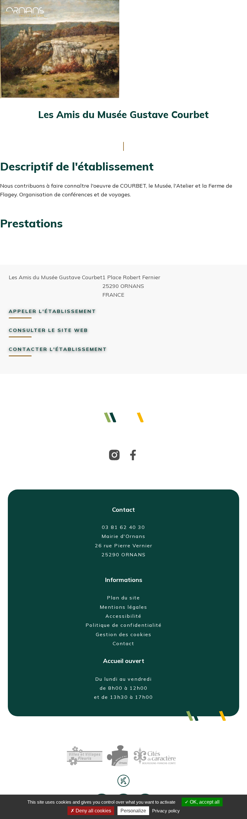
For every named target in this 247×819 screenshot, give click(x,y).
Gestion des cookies (124, 634)
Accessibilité (123, 616)
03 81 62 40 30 (123, 527)
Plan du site (123, 598)
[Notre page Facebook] (166, 12)
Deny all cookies (92, 810)
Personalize (133, 810)
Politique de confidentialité (124, 625)
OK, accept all (204, 802)
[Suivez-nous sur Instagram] (114, 454)
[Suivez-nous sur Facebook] (133, 454)
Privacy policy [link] (166, 810)
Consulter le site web (48, 330)
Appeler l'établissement (52, 311)
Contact (123, 643)
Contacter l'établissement (58, 349)
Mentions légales (123, 607)
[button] (208, 11)
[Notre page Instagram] (187, 12)
